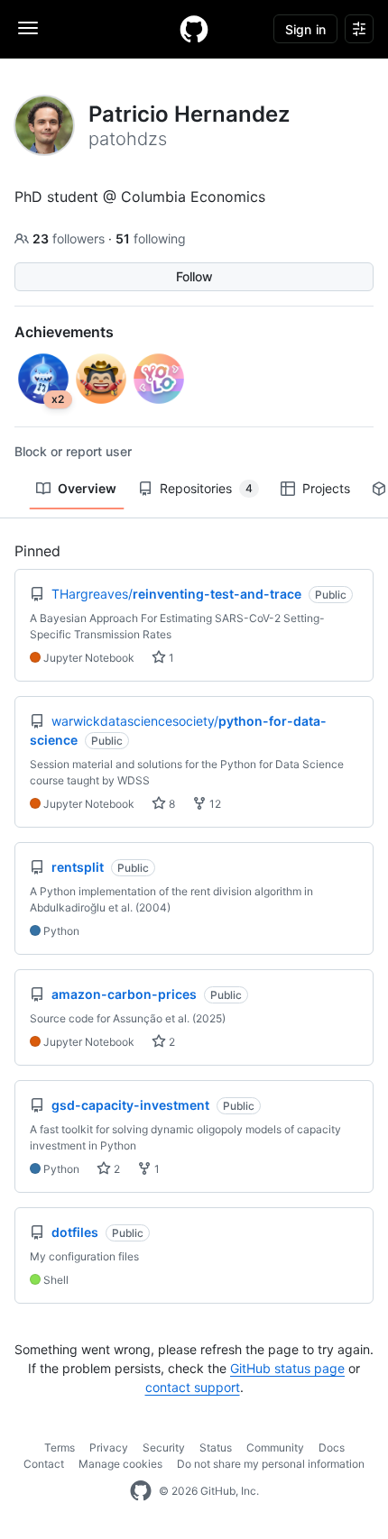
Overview (87, 488)
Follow (194, 276)
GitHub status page (287, 1368)
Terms (59, 1447)
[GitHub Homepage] (141, 1491)
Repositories (206, 488)
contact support (192, 1387)
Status (215, 1447)
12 (214, 804)
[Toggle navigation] (28, 27)
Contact (43, 1463)
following (150, 238)
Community (275, 1447)
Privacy (108, 1447)
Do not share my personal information (271, 1463)
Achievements (64, 332)
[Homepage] (194, 28)
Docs (332, 1447)
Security (164, 1447)
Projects (326, 488)
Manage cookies (120, 1463)
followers (70, 238)
